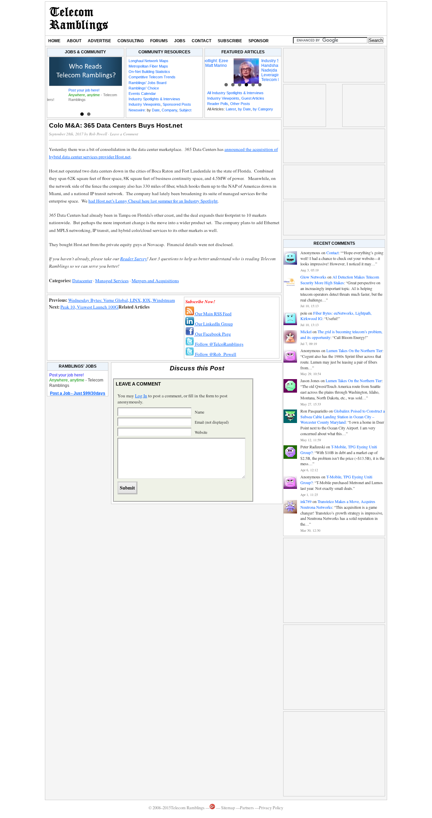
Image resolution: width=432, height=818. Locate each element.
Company (169, 110)
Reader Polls (217, 104)
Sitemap (228, 808)
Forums (159, 40)
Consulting (130, 40)
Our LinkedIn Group (213, 324)
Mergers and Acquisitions (155, 281)
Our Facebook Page (212, 334)
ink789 (306, 501)
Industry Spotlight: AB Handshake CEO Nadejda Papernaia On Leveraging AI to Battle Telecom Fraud (254, 70)
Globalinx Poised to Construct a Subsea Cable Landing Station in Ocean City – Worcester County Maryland (342, 416)
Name (199, 412)
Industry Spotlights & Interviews (154, 99)
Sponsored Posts (177, 104)
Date (156, 110)
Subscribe (230, 40)
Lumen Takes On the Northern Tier (354, 350)
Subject (185, 110)
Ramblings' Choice (144, 88)
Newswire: (137, 110)
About (74, 40)
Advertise (99, 40)
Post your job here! (66, 90)
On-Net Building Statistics (149, 72)
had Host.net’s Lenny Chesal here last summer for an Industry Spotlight (153, 201)
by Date (244, 109)
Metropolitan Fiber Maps (148, 66)
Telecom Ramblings (79, 18)
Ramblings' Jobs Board (147, 83)
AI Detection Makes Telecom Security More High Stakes (339, 279)
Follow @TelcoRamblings (218, 344)
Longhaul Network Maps (148, 61)
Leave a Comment (124, 133)
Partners (247, 808)
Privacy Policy (271, 808)
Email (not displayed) (212, 422)
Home (54, 40)
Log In (141, 396)
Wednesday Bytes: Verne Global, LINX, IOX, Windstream (121, 300)
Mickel (306, 331)
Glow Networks (313, 277)
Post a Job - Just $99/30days (77, 393)
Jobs (179, 40)
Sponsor (258, 40)
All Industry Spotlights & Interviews (235, 93)
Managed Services (112, 281)
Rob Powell (98, 133)
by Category (263, 109)
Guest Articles (252, 98)
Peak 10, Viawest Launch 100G (89, 307)
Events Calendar (142, 93)
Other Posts (240, 104)
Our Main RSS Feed (213, 314)
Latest (231, 109)
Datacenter (82, 281)
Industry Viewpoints (145, 104)
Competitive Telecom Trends (152, 77)
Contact (201, 40)
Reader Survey (133, 259)
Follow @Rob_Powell (215, 354)
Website (201, 432)
